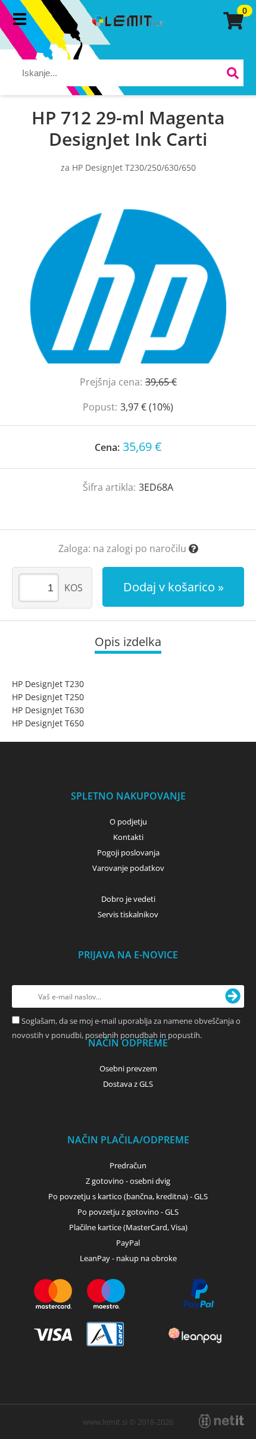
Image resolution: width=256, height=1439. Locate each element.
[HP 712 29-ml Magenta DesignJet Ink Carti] (128, 286)
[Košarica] (231, 21)
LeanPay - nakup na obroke (128, 1258)
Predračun (128, 1165)
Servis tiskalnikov (128, 914)
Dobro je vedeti (128, 899)
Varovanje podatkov (128, 868)
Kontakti (128, 837)
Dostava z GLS (128, 1084)
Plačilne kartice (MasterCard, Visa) (128, 1227)
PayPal (128, 1242)
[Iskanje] (233, 74)
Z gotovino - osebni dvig (128, 1180)
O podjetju (128, 821)
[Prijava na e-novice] (232, 996)
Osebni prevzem (128, 1068)
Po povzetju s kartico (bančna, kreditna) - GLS (128, 1196)
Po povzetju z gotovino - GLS (128, 1211)
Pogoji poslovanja (128, 852)
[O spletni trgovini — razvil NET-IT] (221, 1421)
